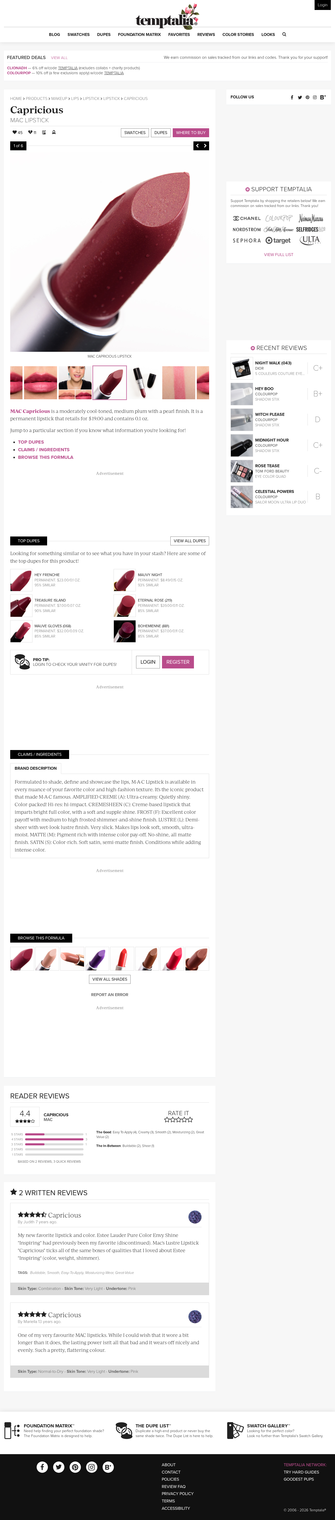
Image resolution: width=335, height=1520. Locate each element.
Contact (171, 1472)
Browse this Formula (45, 457)
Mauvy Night (150, 575)
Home (16, 98)
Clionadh (17, 68)
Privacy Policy (178, 1493)
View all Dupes (190, 541)
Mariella (30, 1321)
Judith (29, 1222)
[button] (54, 34)
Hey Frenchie (47, 575)
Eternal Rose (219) (155, 600)
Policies (170, 1479)
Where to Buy (191, 132)
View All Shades (109, 979)
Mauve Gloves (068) (53, 626)
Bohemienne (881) (153, 626)
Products (36, 98)
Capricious (36, 109)
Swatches (135, 132)
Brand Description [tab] (36, 768)
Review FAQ (174, 1486)
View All (59, 57)
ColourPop (19, 73)
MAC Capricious (30, 410)
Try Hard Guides (301, 1472)
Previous (197, 145)
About (169, 1465)
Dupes (160, 132)
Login (323, 5)
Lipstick (91, 98)
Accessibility (176, 1508)
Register (177, 662)
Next (205, 145)
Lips (75, 98)
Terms (168, 1501)
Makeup (59, 98)
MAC (16, 120)
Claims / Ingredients (44, 450)
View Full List (278, 254)
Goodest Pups (299, 1479)
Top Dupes (31, 442)
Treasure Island (50, 600)
